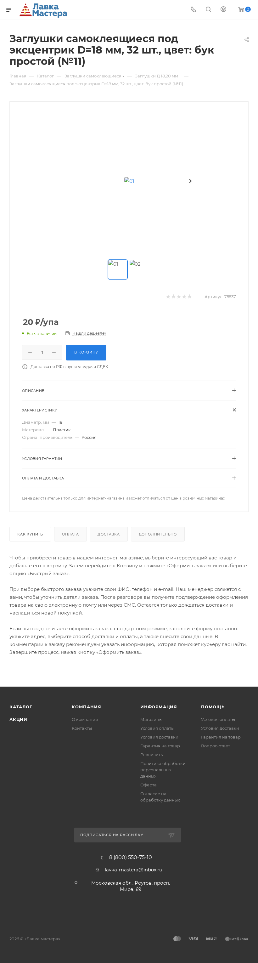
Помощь (213, 706)
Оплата (70, 534)
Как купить (30, 534)
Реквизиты (152, 754)
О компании (85, 719)
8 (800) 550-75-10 (130, 857)
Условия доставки (159, 736)
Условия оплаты (157, 728)
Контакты (82, 728)
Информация (158, 706)
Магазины (151, 719)
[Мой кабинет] (223, 10)
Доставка (109, 534)
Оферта (148, 784)
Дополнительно (158, 534)
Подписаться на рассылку (112, 835)
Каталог (20, 706)
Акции (18, 719)
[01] (129, 181)
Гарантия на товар (160, 745)
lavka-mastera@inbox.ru (133, 870)
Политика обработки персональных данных (163, 770)
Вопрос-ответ (215, 745)
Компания (86, 706)
